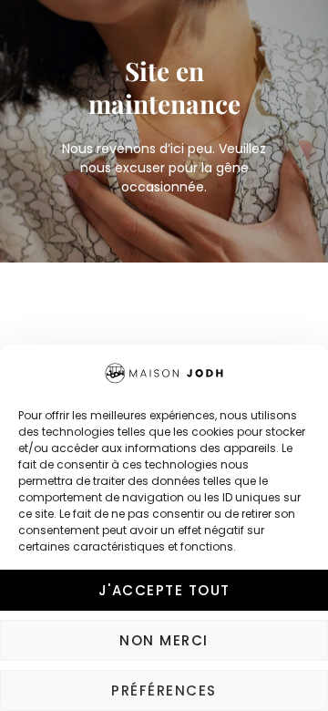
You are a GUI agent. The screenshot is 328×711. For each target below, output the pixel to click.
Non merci (164, 640)
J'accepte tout (164, 590)
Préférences (164, 690)
